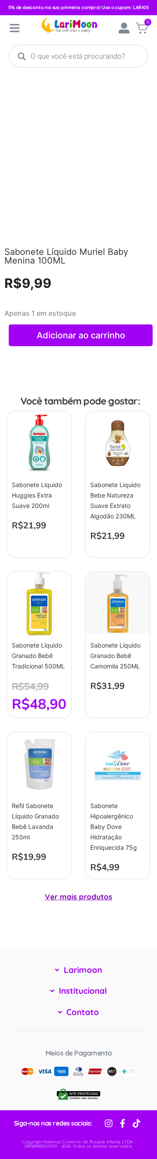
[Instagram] (109, 1123)
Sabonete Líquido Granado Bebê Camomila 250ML (115, 655)
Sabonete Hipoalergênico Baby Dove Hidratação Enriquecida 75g (113, 826)
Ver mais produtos (78, 896)
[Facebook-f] (123, 1123)
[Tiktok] (136, 1123)
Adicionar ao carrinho (81, 335)
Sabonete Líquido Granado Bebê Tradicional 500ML (38, 655)
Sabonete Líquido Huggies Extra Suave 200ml (37, 495)
